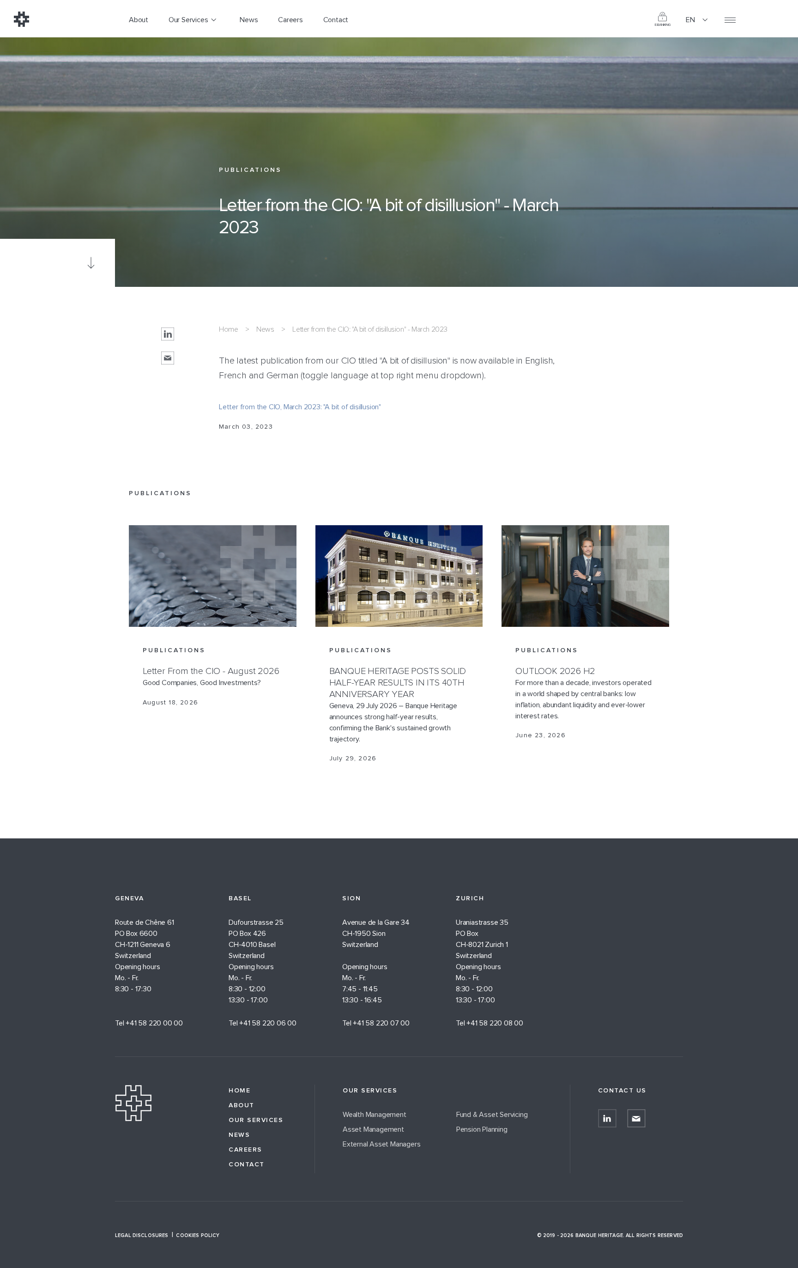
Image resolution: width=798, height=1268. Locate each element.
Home (228, 329)
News (265, 329)
